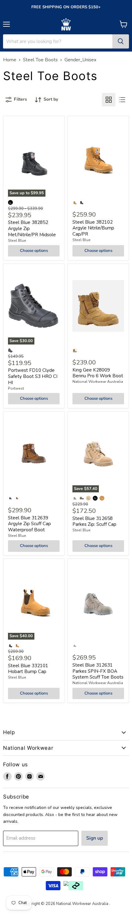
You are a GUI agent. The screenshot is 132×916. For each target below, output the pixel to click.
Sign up (94, 838)
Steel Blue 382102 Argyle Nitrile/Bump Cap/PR (93, 228)
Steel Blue (17, 240)
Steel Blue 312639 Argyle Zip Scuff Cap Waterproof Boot (29, 524)
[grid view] (108, 99)
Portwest (16, 388)
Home (9, 60)
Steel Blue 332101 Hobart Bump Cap (28, 669)
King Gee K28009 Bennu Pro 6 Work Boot (97, 373)
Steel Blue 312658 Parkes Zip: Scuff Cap (94, 521)
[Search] (120, 41)
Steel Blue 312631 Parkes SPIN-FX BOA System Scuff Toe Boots (97, 671)
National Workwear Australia (97, 381)
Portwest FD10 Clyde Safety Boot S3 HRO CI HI (32, 376)
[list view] (122, 99)
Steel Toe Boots (40, 60)
